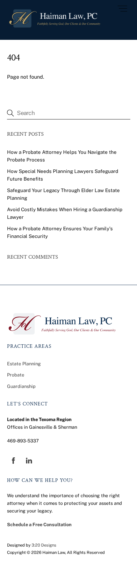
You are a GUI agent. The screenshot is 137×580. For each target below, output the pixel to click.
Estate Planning (24, 363)
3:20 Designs (44, 545)
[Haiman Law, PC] (55, 28)
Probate (15, 374)
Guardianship (21, 386)
